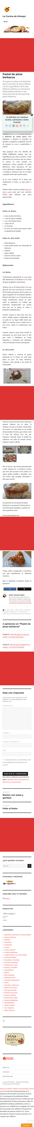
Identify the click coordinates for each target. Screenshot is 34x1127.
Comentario (8, 706)
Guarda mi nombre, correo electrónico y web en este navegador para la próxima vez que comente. (17, 762)
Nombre (6, 733)
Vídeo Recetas (9, 1010)
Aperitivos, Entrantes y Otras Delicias (17, 935)
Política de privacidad (20, 1089)
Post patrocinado (10, 990)
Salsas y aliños (9, 1005)
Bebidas (7, 940)
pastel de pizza (23, 611)
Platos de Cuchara (10, 988)
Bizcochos (8, 942)
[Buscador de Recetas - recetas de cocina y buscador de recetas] (17, 1058)
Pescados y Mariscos (11, 985)
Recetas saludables (11, 1000)
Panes (6, 982)
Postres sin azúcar (10, 993)
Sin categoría (9, 1008)
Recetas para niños (11, 998)
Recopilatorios (9, 1003)
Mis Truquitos (9, 975)
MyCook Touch (9, 977)
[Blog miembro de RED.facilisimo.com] (17, 1020)
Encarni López (9, 610)
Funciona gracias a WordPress (11, 1084)
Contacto (6, 1072)
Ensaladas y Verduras (12, 960)
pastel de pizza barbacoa (10, 613)
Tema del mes (8, 1076)
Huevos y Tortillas (10, 967)
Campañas (8, 945)
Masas (6, 972)
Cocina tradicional (10, 952)
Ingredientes (9, 970)
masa (26, 277)
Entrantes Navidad (11, 962)
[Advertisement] (17, 55)
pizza (19, 613)
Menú (6, 21)
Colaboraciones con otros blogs (15, 955)
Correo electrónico (11, 742)
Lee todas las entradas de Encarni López (20, 603)
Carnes (6, 947)
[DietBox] (17, 898)
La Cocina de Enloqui (14, 16)
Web (4, 750)
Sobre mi (6, 1067)
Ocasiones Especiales (11, 980)
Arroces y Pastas (10, 937)
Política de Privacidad (22, 1082)
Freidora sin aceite (11, 965)
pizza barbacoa (26, 613)
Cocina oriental (9, 950)
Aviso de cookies (6, 1089)
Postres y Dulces (10, 995)
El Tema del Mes (10, 957)
